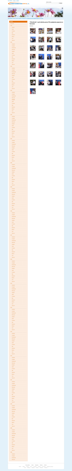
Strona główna (10, 0)
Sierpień (20, 18)
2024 (11, 66)
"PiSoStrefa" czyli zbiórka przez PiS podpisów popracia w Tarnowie (32, 18)
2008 (11, 452)
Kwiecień (13, 34)
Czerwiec (13, 55)
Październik (14, 47)
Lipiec (13, 29)
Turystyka (35, 466)
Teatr (25, 467)
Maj (12, 32)
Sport (31, 466)
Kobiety (37, 467)
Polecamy (45, 467)
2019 (11, 186)
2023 (17, 18)
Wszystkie (12, 23)
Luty (12, 38)
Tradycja (39, 466)
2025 (11, 42)
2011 (11, 379)
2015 (11, 283)
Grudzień (13, 68)
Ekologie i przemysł (50, 466)
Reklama (17, 0)
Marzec (13, 36)
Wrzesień (13, 49)
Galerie (14, 18)
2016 (11, 259)
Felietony (28, 467)
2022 (11, 114)
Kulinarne (41, 467)
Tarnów (20, 466)
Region (24, 466)
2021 (11, 138)
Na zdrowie (43, 466)
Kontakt (14, 0)
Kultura (27, 466)
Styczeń (13, 40)
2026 (11, 25)
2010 (11, 403)
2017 (11, 235)
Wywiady (33, 467)
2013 (11, 331)
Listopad (13, 45)
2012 (11, 355)
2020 (11, 162)
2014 (11, 307)
